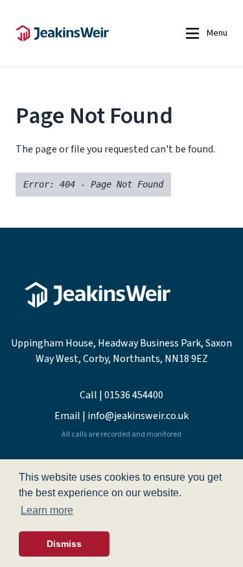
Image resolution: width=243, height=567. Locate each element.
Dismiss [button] (64, 543)
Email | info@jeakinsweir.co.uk (121, 416)
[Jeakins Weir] (83, 33)
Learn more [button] (47, 510)
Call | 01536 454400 (121, 395)
